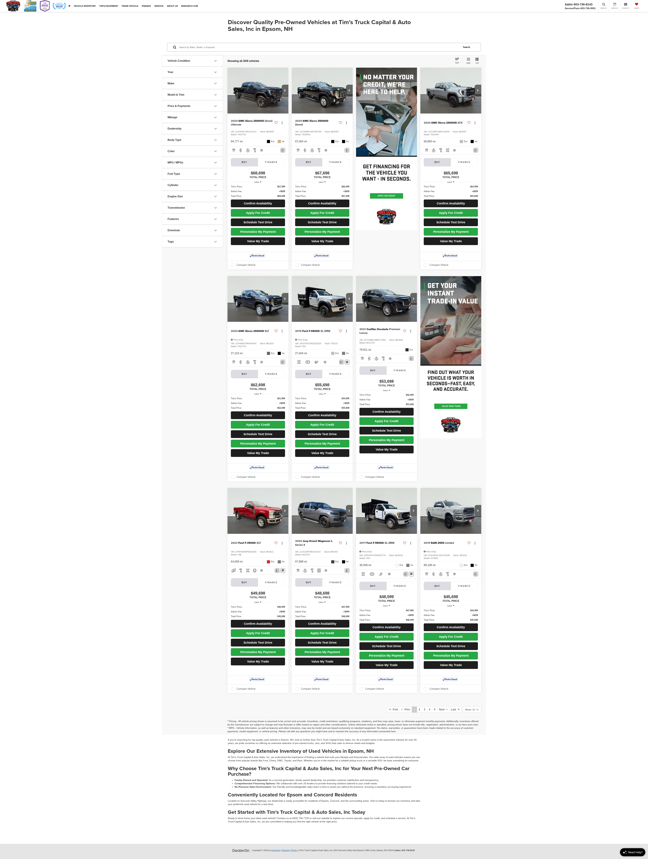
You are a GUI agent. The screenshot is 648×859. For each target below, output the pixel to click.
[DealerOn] (241, 850)
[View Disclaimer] (262, 150)
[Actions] (282, 123)
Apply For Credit (258, 213)
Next (443, 709)
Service (159, 6)
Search (466, 47)
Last (454, 709)
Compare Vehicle (246, 265)
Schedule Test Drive (258, 222)
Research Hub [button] (189, 6)
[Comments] (282, 150)
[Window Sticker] (347, 362)
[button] (285, 90)
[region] (258, 191)
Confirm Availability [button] (258, 203)
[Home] (69, 6)
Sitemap (285, 850)
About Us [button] (172, 6)
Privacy (294, 850)
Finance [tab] (271, 162)
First (394, 709)
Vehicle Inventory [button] (85, 6)
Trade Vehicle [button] (130, 6)
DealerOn (275, 850)
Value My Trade (258, 241)
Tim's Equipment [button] (108, 6)
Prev (406, 709)
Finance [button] (146, 6)
